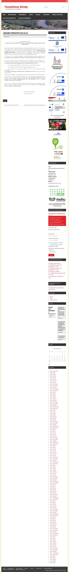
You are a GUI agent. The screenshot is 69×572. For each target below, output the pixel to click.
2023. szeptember (54, 426)
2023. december (54, 421)
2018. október (53, 512)
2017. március (53, 543)
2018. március (53, 523)
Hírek (4, 14)
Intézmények (46, 14)
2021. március (53, 471)
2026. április (53, 377)
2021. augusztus (54, 463)
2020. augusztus (54, 483)
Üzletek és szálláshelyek (9, 18)
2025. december (54, 384)
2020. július (52, 484)
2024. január (53, 419)
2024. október (53, 405)
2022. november (54, 439)
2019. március (53, 505)
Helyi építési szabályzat (54, 271)
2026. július (52, 372)
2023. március (53, 436)
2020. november (54, 478)
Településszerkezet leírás (54, 263)
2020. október (53, 479)
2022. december (54, 437)
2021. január (53, 475)
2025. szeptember (54, 389)
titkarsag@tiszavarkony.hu (54, 183)
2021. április (53, 470)
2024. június (53, 411)
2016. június (53, 557)
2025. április (53, 397)
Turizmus (38, 14)
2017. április (53, 541)
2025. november (54, 385)
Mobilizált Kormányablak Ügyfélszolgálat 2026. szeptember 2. (61, 312)
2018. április (53, 522)
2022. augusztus (54, 444)
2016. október (53, 551)
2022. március (53, 452)
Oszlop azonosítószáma (53, 238)
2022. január (53, 455)
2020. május (53, 488)
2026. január (53, 382)
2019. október (53, 496)
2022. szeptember (54, 442)
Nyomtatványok (12, 14)
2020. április (53, 489)
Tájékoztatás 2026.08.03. (61, 336)
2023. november (54, 423)
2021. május (53, 468)
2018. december (54, 509)
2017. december (54, 528)
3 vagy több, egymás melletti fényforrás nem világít (55, 245)
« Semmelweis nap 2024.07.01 (11, 105)
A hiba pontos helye (52, 227)
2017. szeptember (54, 533)
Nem (55, 251)
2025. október (53, 387)
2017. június (53, 538)
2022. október (53, 441)
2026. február (53, 380)
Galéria (31, 14)
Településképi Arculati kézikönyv (56, 287)
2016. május (53, 559)
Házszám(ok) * (51, 233)
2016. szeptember (54, 553)
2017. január (53, 546)
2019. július (52, 501)
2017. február (53, 544)
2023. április (53, 434)
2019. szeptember (54, 497)
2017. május (53, 540)
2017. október (53, 531)
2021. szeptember (54, 462)
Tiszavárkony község (16, 7)
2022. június (53, 447)
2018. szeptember (54, 514)
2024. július (52, 410)
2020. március (53, 491)
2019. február (53, 507)
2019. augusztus (54, 499)
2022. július (52, 445)
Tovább (51, 255)
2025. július (52, 392)
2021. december (54, 457)
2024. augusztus (54, 408)
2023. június (53, 431)
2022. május (53, 449)
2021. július (52, 465)
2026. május (53, 376)
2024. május (53, 413)
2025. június (53, 393)
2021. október (53, 460)
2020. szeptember (54, 481)
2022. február (53, 454)
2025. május (53, 395)
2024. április (53, 415)
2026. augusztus (54, 371)
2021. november (54, 458)
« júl (49, 364)
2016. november (54, 549)
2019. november (54, 494)
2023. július (52, 429)
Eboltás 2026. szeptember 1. (51, 309)
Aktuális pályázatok (57, 14)
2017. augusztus (54, 535)
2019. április (53, 504)
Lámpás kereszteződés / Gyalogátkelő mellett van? (56, 249)
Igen (51, 251)
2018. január (53, 527)
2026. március (53, 379)
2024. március (53, 416)
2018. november (54, 510)
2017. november (54, 530)
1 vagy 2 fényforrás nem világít (56, 242)
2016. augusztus (54, 554)
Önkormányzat (22, 14)
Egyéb (51, 296)
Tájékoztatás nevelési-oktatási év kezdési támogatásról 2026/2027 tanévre (61, 326)
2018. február (53, 525)
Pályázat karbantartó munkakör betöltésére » (35, 105)
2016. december (54, 548)
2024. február (53, 418)
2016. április (53, 561)
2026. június (53, 374)
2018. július (52, 517)
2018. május (53, 520)
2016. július (52, 556)
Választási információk (24, 18)
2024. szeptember (54, 406)
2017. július (52, 536)
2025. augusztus (54, 390)
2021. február (53, 473)
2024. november (54, 403)
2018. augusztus (54, 515)
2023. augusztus (54, 428)
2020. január (53, 492)
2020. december (54, 476)
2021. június (53, 466)
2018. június (53, 518)
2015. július (52, 562)
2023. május (53, 432)
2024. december (54, 402)
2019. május (53, 502)
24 (49, 361)
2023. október (53, 424)
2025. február (53, 400)
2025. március (53, 398)
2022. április (53, 450)
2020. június (53, 486)
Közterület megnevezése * (54, 229)
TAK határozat (51, 289)
